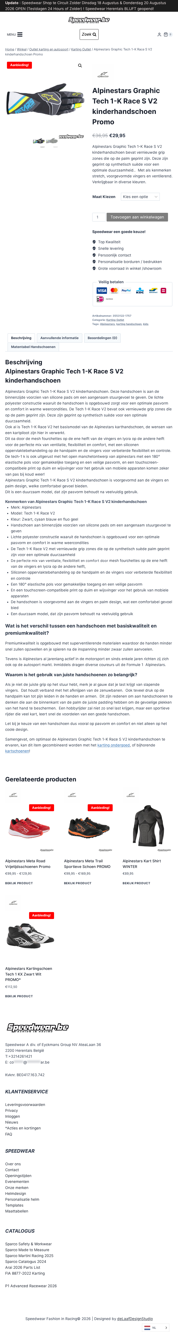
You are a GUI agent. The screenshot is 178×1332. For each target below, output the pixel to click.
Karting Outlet (115, 319)
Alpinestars (107, 324)
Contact (12, 1170)
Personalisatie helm (22, 1199)
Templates (14, 1205)
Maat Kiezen (103, 197)
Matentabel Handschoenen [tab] (33, 347)
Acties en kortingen (24, 1128)
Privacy (11, 1110)
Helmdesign (15, 1193)
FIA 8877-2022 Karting (25, 1273)
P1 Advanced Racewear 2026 (31, 1286)
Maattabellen (16, 1211)
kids (145, 324)
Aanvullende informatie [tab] (59, 338)
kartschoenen (17, 751)
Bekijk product (19, 883)
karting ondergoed (113, 745)
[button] (80, 66)
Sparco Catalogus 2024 (25, 1261)
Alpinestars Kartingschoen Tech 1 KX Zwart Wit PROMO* (28, 974)
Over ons (13, 1164)
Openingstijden (18, 1176)
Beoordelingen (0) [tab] (102, 338)
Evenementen (17, 1181)
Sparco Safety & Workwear (28, 1244)
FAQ (8, 1134)
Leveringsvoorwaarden (25, 1104)
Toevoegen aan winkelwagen (137, 217)
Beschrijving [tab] (21, 338)
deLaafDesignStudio (135, 1319)
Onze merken (16, 1187)
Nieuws (11, 1122)
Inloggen (12, 1116)
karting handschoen (129, 324)
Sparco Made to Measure (27, 1250)
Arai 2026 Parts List (22, 1267)
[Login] (159, 34)
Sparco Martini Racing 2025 (29, 1256)
